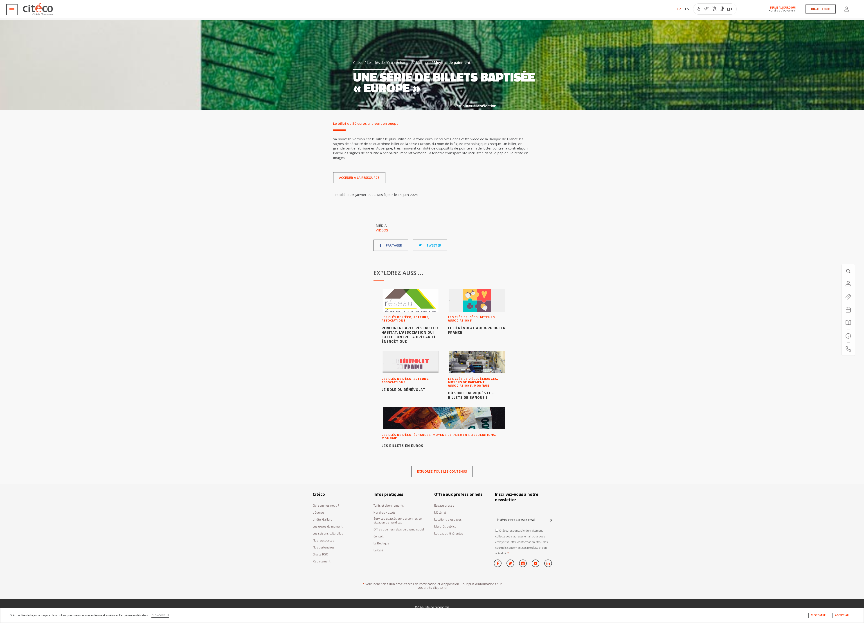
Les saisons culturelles (328, 533)
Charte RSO (320, 554)
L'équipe (318, 512)
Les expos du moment (327, 526)
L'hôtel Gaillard (322, 519)
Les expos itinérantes (448, 533)
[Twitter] (510, 563)
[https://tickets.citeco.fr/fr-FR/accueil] (848, 296)
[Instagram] (523, 563)
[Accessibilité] (715, 9)
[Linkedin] (548, 563)
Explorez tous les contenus (442, 471)
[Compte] (847, 9)
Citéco (358, 62)
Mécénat (440, 512)
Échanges (404, 62)
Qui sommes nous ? (326, 505)
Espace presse (444, 505)
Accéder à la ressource (359, 177)
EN (687, 9)
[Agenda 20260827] (848, 309)
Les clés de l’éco (380, 62)
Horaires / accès (385, 512)
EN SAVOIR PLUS (160, 615)
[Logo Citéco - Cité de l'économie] (38, 9)
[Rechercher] (848, 322)
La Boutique (381, 543)
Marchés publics (445, 526)
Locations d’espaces (448, 519)
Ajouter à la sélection (477, 105)
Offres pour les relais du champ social (399, 529)
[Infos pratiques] (848, 335)
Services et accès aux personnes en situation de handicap (398, 521)
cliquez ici (440, 587)
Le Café (378, 550)
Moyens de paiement (452, 62)
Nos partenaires (324, 547)
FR (679, 9)
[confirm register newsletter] (551, 520)
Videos (382, 230)
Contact (378, 536)
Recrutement (321, 561)
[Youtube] (535, 563)
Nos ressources (323, 540)
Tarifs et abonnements (389, 505)
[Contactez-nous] (848, 349)
